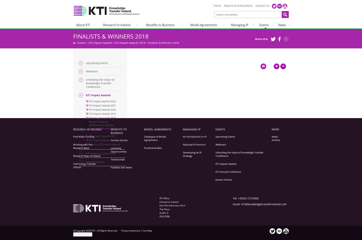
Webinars (92, 71)
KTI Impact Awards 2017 (102, 136)
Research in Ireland (116, 25)
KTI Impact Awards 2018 (130, 43)
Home (217, 6)
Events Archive (95, 162)
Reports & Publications (238, 6)
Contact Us (262, 6)
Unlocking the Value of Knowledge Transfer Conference (100, 83)
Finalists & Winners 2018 (111, 36)
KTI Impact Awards (100, 43)
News (282, 25)
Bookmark (276, 66)
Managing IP (239, 25)
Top (283, 66)
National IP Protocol (194, 144)
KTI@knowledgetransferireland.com (264, 204)
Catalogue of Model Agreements (155, 138)
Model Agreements (203, 25)
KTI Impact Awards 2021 (102, 105)
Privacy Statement (130, 230)
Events (264, 25)
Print (263, 66)
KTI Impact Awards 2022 (102, 101)
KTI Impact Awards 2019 (102, 113)
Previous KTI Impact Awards (104, 144)
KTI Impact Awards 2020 (102, 109)
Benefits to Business (160, 25)
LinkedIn (279, 6)
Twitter (274, 6)
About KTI (83, 25)
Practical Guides (153, 148)
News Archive (276, 138)
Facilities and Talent (121, 167)
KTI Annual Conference (100, 153)
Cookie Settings (83, 234)
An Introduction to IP (195, 136)
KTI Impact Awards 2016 (102, 140)
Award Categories (99, 121)
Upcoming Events (97, 63)
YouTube (284, 6)
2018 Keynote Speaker (101, 125)
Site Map (147, 230)
